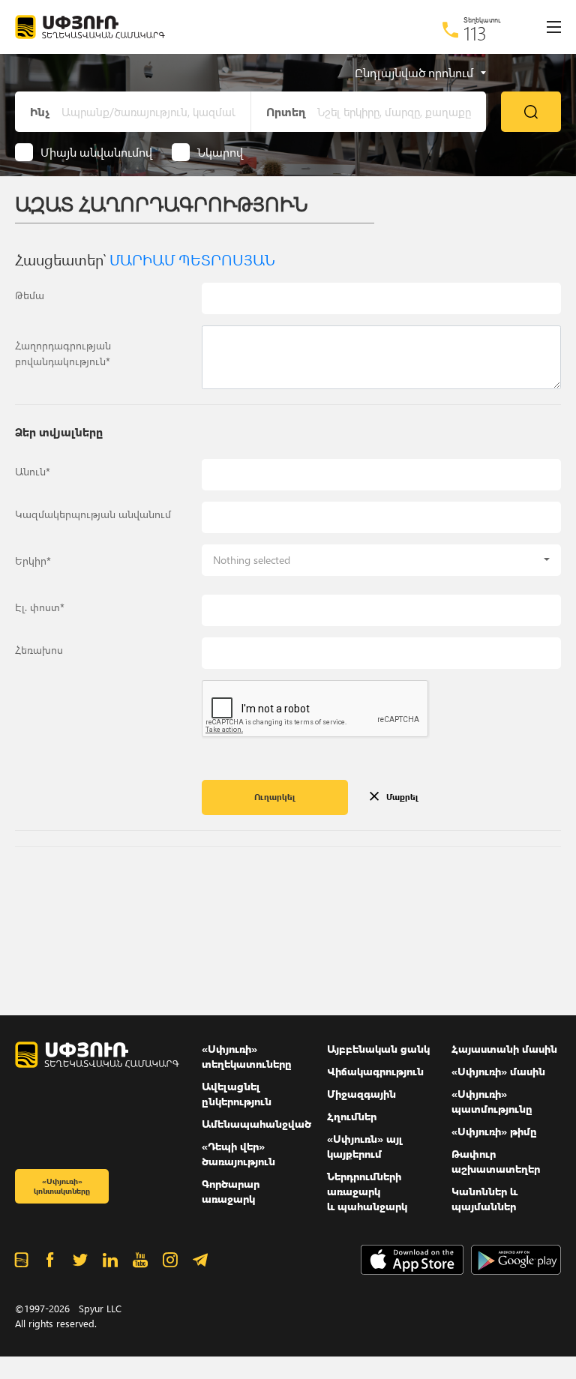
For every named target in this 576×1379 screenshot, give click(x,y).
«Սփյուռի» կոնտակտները (62, 1186)
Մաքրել (402, 797)
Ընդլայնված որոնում (414, 72)
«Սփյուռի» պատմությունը (492, 1101)
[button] (381, 560)
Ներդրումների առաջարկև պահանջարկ (367, 1191)
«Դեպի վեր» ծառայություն (238, 1153)
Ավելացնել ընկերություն (237, 1093)
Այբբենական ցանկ (378, 1049)
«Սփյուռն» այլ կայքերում (365, 1146)
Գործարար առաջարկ (231, 1191)
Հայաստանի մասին (504, 1049)
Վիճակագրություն (375, 1071)
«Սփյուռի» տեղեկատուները (247, 1056)
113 (475, 32)
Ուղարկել (275, 797)
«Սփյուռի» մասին (498, 1071)
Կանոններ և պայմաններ (485, 1198)
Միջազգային (361, 1094)
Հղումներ (351, 1116)
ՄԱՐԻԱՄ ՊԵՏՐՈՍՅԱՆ (192, 258)
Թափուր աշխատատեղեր (496, 1161)
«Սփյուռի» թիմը (494, 1131)
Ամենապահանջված (256, 1124)
